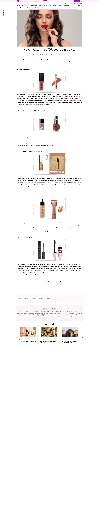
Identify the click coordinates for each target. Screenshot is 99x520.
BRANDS (40, 5)
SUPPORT (73, 3)
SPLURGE (54, 5)
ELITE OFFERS (66, 5)
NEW (50, 5)
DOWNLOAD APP (67, 3)
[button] (81, 337)
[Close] (81, 1)
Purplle (17, 7)
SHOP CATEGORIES (33, 5)
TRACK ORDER (80, 3)
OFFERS (45, 5)
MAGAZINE (60, 5)
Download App (76, 1)
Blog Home (22, 7)
